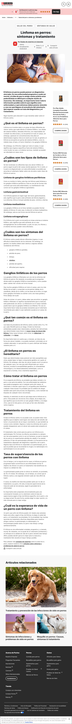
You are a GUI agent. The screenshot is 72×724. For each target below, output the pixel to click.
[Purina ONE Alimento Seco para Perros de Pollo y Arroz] (60, 181)
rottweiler (7, 335)
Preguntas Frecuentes (13, 660)
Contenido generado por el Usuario (14, 710)
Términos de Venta (9, 708)
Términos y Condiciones (11, 706)
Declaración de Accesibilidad (57, 706)
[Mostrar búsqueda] (63, 4)
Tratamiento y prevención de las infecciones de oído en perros (36, 610)
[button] (60, 130)
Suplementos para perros (32, 665)
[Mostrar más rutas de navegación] (16, 17)
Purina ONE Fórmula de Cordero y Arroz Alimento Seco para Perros (60, 156)
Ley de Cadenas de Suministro (36, 710)
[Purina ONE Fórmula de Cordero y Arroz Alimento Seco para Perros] (60, 143)
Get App (56, 12)
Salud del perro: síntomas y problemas (30, 17)
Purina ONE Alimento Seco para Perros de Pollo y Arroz (60, 193)
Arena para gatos (52, 669)
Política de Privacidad (40, 706)
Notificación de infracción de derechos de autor (45, 708)
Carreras (8, 671)
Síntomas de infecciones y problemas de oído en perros (20, 638)
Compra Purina (11, 694)
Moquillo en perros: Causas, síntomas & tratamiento (50, 638)
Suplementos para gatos (53, 665)
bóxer (16, 335)
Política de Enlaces (23, 708)
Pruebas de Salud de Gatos (53, 674)
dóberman (37, 333)
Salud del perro (25, 26)
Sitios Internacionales (13, 674)
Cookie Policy (29, 722)
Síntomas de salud (46, 26)
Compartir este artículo (53, 47)
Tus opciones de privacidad (12, 712)
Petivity (8, 697)
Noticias (8, 667)
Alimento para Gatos (53, 657)
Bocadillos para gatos (54, 660)
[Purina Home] (30, 4)
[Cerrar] (12, 12)
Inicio (3, 17)
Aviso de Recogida (26, 706)
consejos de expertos (23, 541)
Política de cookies (52, 710)
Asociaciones (10, 664)
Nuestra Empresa (11, 657)
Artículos (10, 17)
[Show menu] (68, 4)
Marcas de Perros (32, 675)
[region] (36, 720)
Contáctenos (11, 678)
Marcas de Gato (52, 678)
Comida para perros (33, 657)
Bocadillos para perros (33, 660)
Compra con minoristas (13, 690)
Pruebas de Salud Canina (32, 670)
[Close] (69, 719)
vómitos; (12, 260)
